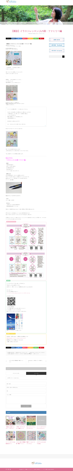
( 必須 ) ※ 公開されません (12, 387)
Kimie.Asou (12, 352)
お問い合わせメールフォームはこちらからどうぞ (16, 338)
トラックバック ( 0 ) (16, 373)
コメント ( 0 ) (36, 373)
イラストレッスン (42, 33)
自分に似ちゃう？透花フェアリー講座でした (35, 361)
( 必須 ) (9, 383)
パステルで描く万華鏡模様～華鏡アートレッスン (16, 361)
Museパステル (35, 33)
